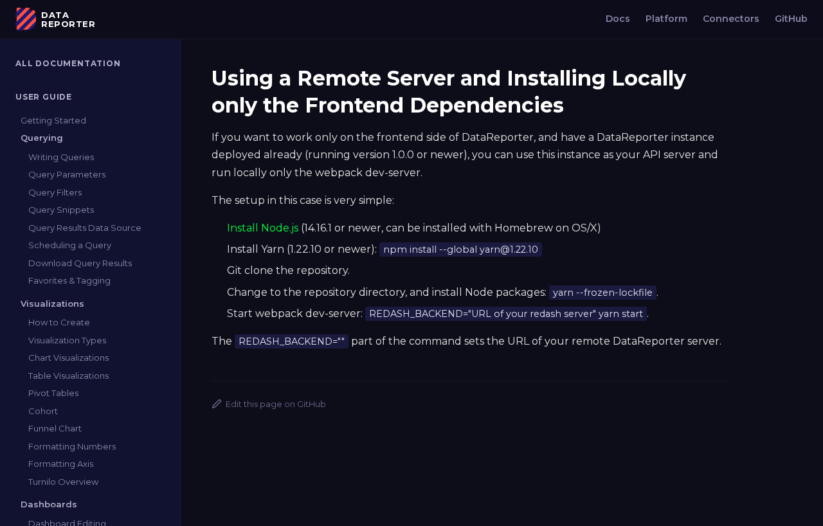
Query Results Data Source (84, 227)
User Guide (43, 97)
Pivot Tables (53, 393)
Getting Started (53, 120)
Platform (666, 18)
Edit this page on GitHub (276, 404)
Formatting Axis (60, 463)
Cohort (43, 411)
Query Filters (55, 192)
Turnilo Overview (63, 481)
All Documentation (68, 63)
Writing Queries (61, 157)
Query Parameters (66, 174)
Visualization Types (67, 340)
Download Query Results (80, 263)
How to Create (59, 322)
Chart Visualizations (68, 357)
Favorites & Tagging (69, 280)
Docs (618, 18)
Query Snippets (61, 209)
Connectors (731, 18)
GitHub (791, 18)
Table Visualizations (68, 375)
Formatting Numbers (72, 446)
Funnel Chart (55, 428)
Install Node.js (262, 228)
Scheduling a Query (69, 245)
